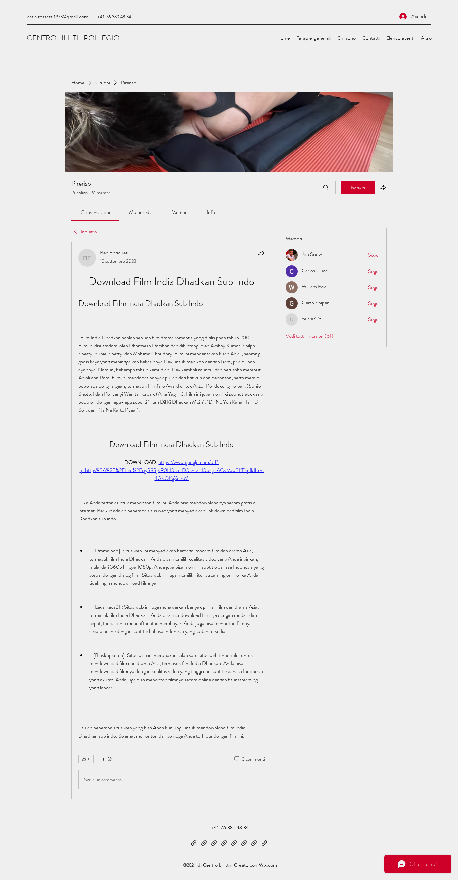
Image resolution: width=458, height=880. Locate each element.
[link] (95, 212)
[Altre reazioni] (106, 759)
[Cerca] (326, 187)
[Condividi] (261, 253)
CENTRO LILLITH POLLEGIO (73, 38)
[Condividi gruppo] (383, 187)
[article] (171, 520)
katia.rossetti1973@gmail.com (57, 17)
